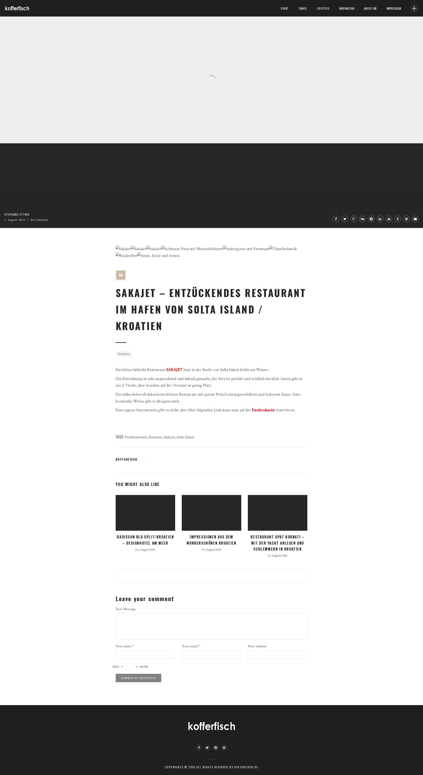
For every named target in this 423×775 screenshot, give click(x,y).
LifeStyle (323, 8)
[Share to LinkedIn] (380, 219)
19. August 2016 (211, 550)
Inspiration (346, 8)
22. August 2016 (145, 550)
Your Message (126, 609)
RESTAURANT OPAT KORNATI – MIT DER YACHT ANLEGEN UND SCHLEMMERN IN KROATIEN (277, 542)
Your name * (125, 646)
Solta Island (185, 437)
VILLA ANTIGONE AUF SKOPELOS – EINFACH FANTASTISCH (65, 123)
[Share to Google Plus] (353, 219)
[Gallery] (121, 275)
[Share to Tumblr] (397, 219)
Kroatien (123, 354)
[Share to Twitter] (344, 219)
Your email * (191, 646)
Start (284, 8)
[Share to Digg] (362, 219)
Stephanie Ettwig (20, 131)
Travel (302, 8)
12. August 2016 (277, 556)
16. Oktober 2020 (45, 131)
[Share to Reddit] (371, 219)
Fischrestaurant (136, 437)
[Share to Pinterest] (406, 219)
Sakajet (169, 437)
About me (370, 8)
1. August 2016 (14, 220)
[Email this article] (415, 219)
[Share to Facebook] (336, 219)
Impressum (393, 8)
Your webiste (257, 646)
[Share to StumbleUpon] (389, 219)
